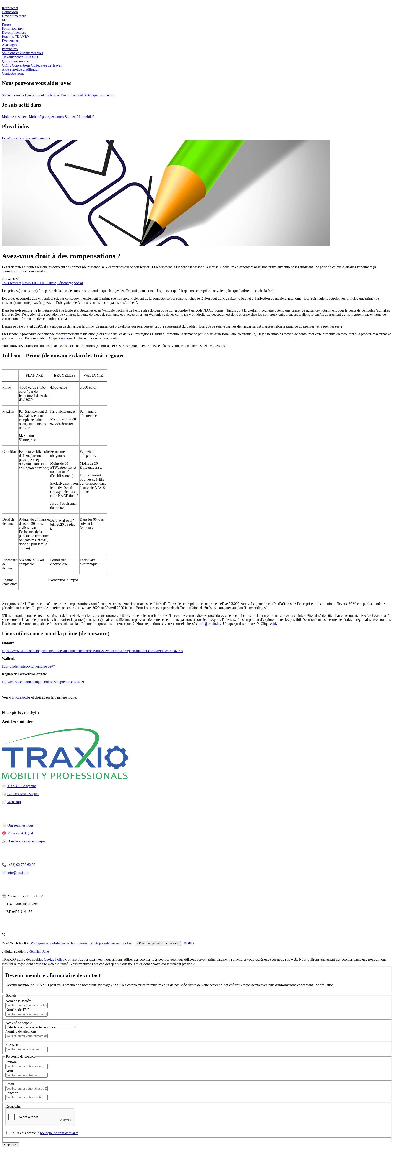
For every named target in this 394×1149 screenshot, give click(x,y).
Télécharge (65, 283)
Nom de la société (18, 1001)
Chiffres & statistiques (23, 794)
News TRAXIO (34, 283)
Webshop (14, 802)
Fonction (11, 1093)
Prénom (11, 1062)
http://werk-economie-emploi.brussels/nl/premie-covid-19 (43, 682)
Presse (6, 24)
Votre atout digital (20, 833)
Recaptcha (13, 1106)
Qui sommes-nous (20, 825)
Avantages (9, 45)
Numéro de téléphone (20, 1031)
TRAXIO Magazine (21, 786)
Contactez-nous (13, 73)
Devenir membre (14, 32)
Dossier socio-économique (26, 841)
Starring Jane (39, 951)
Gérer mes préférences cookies (158, 943)
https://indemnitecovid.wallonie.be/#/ (28, 666)
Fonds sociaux (12, 28)
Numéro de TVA (17, 1010)
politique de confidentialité (59, 1133)
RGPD (189, 943)
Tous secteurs (11, 283)
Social (78, 283)
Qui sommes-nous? (15, 61)
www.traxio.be (19, 697)
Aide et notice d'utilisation (20, 69)
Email (9, 1084)
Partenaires (10, 49)
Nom (9, 1071)
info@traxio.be (209, 624)
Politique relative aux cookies (112, 943)
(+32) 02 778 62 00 (21, 865)
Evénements (10, 41)
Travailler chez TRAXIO (20, 57)
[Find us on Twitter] (3, 935)
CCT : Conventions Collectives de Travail (32, 65)
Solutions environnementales (22, 53)
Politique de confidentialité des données (59, 943)
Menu (6, 20)
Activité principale (18, 1023)
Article (51, 283)
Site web (11, 1045)
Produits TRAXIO (15, 36)
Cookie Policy (54, 959)
